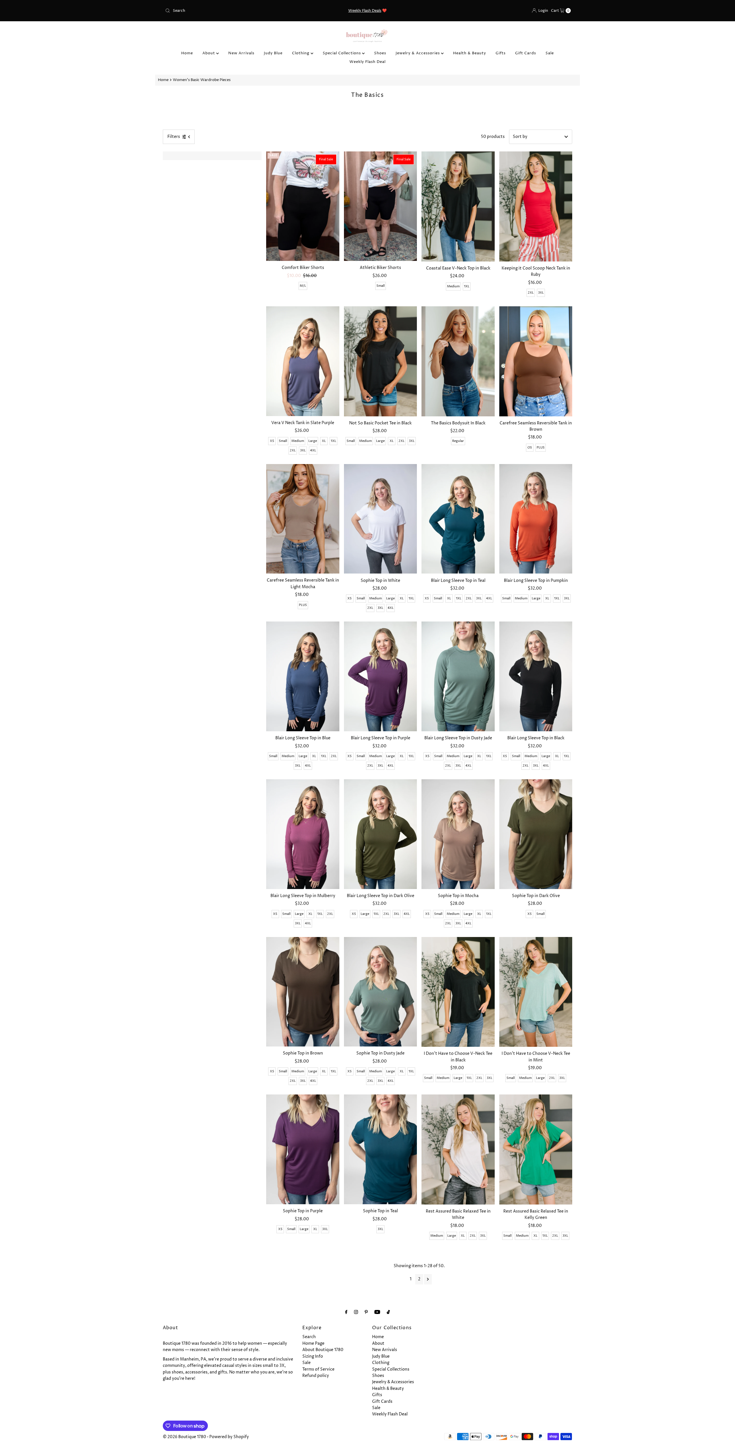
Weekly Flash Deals (364, 10)
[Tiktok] (388, 1312)
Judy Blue (273, 53)
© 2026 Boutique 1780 (184, 1437)
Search (309, 1337)
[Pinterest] (366, 1312)
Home (187, 53)
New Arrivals (241, 53)
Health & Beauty (469, 53)
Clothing (301, 53)
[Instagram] (356, 1312)
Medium (453, 286)
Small (380, 286)
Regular (458, 441)
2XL (531, 292)
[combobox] (229, 10)
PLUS (541, 447)
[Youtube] (377, 1312)
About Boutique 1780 (322, 1349)
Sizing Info (312, 1356)
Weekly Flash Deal (367, 61)
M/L (303, 286)
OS (529, 447)
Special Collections (342, 53)
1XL (466, 286)
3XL (541, 292)
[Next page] (428, 1279)
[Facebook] (346, 1312)
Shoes (380, 53)
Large (312, 441)
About (209, 53)
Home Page (313, 1343)
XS (272, 441)
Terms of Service (318, 1369)
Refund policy (315, 1375)
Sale (550, 53)
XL (324, 441)
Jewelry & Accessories (418, 53)
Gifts (501, 53)
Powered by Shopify (229, 1437)
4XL (313, 450)
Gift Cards (525, 53)
